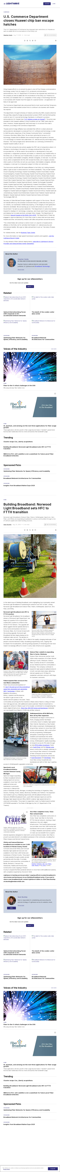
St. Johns (43, 862)
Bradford (34, 860)
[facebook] (24, 40)
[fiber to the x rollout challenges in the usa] (30, 367)
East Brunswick (36, 758)
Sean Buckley (8, 524)
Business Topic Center (28, 232)
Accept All (52, 1168)
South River (36, 747)
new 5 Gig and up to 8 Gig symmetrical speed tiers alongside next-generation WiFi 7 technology (17, 689)
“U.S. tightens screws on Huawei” (34, 119)
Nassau (37, 862)
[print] (55, 40)
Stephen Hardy (8, 35)
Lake (43, 860)
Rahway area (50, 747)
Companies (6, 12)
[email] (35, 40)
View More (53, 349)
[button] (5, 4)
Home (5, 383)
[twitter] (30, 40)
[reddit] (32, 40)
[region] (30, 1168)
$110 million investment (42, 745)
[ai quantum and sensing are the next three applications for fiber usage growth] (30, 407)
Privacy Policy (6, 1169)
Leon (46, 860)
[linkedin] (27, 40)
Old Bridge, (47, 758)
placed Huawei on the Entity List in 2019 (23, 215)
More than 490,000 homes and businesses (34, 708)
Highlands (39, 860)
